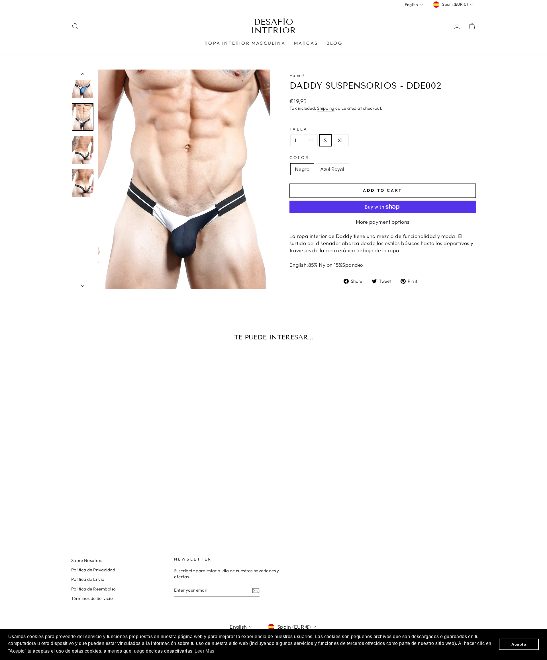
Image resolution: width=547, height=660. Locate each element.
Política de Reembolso (93, 589)
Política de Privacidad (93, 570)
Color (299, 157)
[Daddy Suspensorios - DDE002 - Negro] (115, 505)
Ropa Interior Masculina (245, 43)
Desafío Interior (273, 26)
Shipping (325, 108)
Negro (302, 169)
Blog (334, 43)
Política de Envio (88, 579)
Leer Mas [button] (205, 651)
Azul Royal (332, 169)
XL (341, 140)
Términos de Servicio (92, 598)
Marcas (306, 43)
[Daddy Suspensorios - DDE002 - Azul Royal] (123, 505)
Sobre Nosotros (86, 560)
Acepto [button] (518, 644)
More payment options (383, 222)
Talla (298, 129)
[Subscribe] (256, 590)
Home (295, 75)
